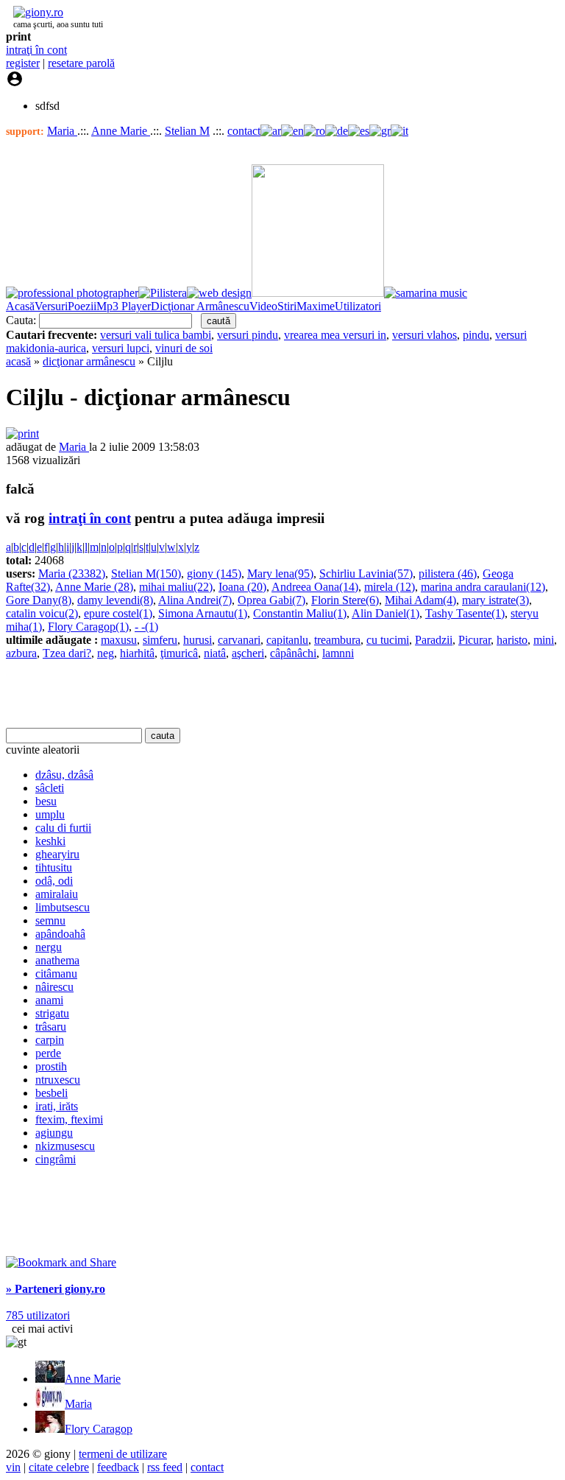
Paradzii (433, 640)
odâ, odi (54, 880)
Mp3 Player (123, 306)
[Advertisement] (178, 694)
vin (13, 1467)
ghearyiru (57, 854)
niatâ (215, 653)
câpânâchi (293, 653)
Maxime (315, 306)
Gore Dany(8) (38, 600)
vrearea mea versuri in (335, 335)
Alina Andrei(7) (195, 600)
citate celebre (59, 1467)
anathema (57, 960)
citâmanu (56, 973)
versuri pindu (247, 335)
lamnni (338, 653)
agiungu (54, 1132)
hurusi (197, 640)
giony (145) (214, 573)
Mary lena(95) (280, 573)
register (23, 63)
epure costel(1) (118, 613)
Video (263, 306)
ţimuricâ (179, 653)
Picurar (474, 640)
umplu (50, 814)
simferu (160, 640)
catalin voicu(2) (42, 613)
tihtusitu (53, 867)
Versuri (51, 306)
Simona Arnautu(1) (202, 613)
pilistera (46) (448, 573)
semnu (50, 920)
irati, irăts (56, 1106)
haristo (512, 640)
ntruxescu (57, 1079)
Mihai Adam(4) (420, 600)
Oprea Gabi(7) (271, 600)
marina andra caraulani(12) (483, 587)
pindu (476, 335)
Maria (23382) (71, 573)
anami (49, 1000)
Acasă (20, 306)
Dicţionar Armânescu (200, 306)
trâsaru (50, 1026)
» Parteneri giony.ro (55, 1289)
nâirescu (54, 987)
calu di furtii (63, 827)
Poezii (82, 306)
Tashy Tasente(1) (465, 613)
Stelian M (187, 130)
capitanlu (287, 640)
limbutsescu (62, 907)
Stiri (286, 306)
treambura (337, 640)
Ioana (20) (242, 587)
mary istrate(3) (495, 600)
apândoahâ (60, 933)
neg (105, 653)
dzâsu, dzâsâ (64, 774)
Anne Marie (120, 130)
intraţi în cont (36, 49)
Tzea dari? (67, 653)
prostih (51, 1066)
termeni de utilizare (123, 1454)
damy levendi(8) (115, 600)
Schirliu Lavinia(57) (366, 573)
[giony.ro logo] (34, 12)
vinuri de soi (184, 348)
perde (48, 1053)
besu (46, 801)
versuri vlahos (424, 335)
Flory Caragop (98, 1429)
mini (543, 640)
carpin (49, 1040)
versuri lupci (120, 348)
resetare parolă (81, 63)
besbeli (51, 1093)
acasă (18, 361)
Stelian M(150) (146, 573)
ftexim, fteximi (69, 1119)
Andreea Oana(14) (314, 587)
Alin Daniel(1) (385, 613)
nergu (48, 947)
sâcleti (49, 788)
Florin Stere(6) (345, 600)
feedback (118, 1467)
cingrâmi (55, 1159)
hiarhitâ (137, 653)
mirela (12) (389, 587)
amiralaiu (56, 894)
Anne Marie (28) (94, 587)
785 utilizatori (38, 1315)
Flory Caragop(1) (88, 626)
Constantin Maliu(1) (300, 613)
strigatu (52, 1013)
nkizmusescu (65, 1146)
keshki (50, 841)
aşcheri (248, 653)
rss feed (164, 1467)
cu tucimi (387, 640)
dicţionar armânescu (89, 361)
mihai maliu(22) (176, 587)
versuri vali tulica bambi (155, 335)
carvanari (239, 640)
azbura (21, 653)
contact (243, 130)
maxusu (119, 640)
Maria (62, 130)
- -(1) (146, 626)
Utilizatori (358, 306)
